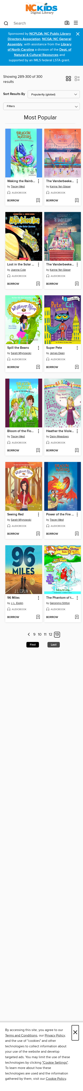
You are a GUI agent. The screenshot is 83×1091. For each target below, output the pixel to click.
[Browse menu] (76, 23)
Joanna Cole (18, 270)
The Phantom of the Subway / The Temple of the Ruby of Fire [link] (60, 598)
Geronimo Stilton (60, 603)
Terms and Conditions (21, 1035)
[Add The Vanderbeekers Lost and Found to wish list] (76, 284)
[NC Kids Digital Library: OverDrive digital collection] (41, 9)
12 (50, 634)
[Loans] (67, 24)
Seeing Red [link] (15, 514)
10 (40, 634)
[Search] (6, 23)
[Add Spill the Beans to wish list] (38, 367)
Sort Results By (14, 94)
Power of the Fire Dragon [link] (60, 514)
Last (53, 645)
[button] (68, 80)
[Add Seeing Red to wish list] (38, 534)
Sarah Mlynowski (21, 353)
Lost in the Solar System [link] (21, 264)
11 (45, 634)
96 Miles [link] (13, 598)
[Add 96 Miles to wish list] (38, 617)
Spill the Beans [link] (18, 348)
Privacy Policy (55, 1035)
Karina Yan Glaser (60, 186)
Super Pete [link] (54, 348)
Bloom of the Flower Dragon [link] (21, 431)
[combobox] (33, 23)
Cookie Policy (56, 1079)
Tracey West (18, 186)
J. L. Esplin (17, 603)
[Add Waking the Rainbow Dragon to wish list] (38, 201)
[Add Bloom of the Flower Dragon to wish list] (38, 450)
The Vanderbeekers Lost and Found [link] (60, 264)
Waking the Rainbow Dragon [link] (21, 181)
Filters (11, 106)
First (33, 645)
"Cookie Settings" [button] (55, 1062)
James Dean (57, 353)
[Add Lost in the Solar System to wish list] (38, 284)
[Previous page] (28, 634)
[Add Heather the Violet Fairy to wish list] (76, 450)
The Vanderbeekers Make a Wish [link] (60, 181)
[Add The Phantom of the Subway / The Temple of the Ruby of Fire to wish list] (76, 617)
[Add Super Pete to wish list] (76, 367)
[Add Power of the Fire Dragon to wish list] (76, 534)
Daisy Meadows (59, 436)
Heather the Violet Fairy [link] (60, 431)
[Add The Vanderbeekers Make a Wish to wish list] (76, 201)
